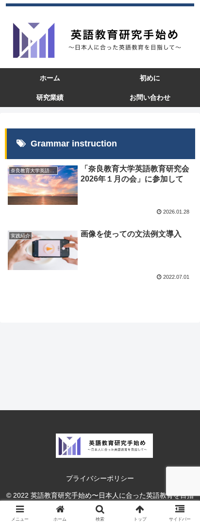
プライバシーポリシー (100, 478)
